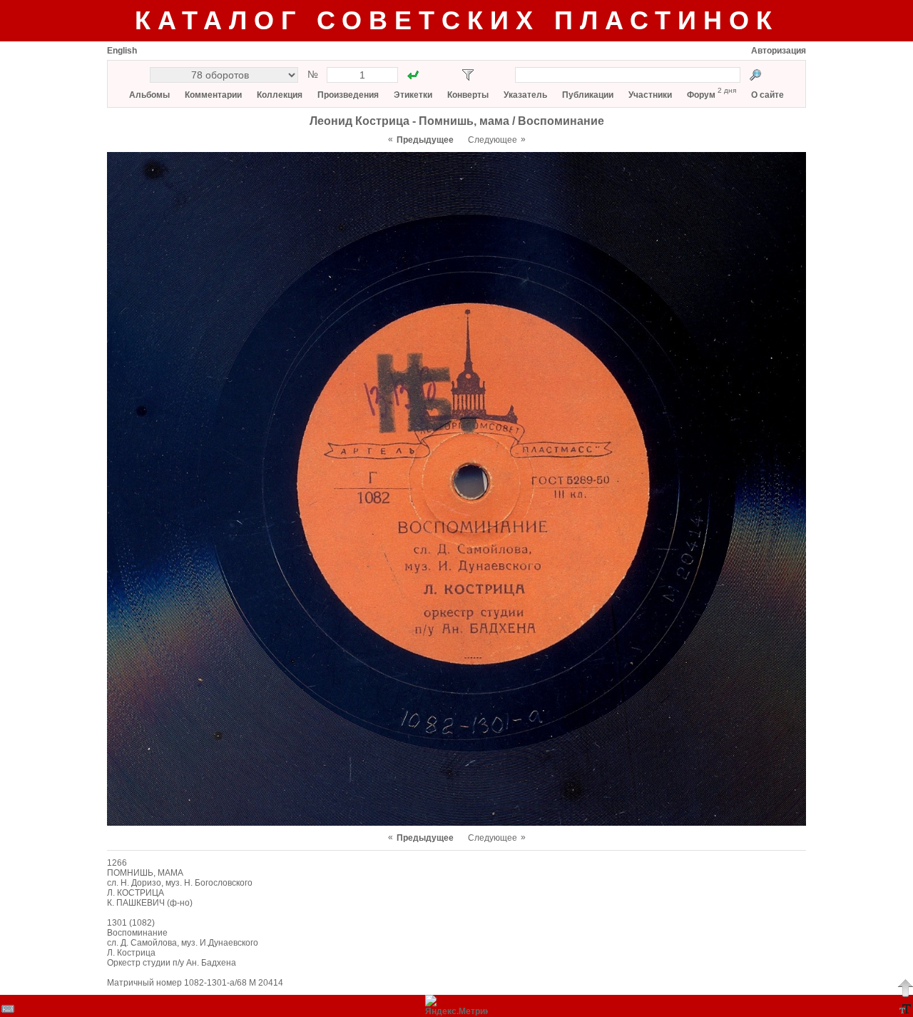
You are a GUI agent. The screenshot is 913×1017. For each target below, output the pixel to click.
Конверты (468, 95)
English (122, 51)
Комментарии (213, 95)
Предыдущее (425, 140)
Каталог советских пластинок (457, 20)
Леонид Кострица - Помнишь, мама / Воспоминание (457, 121)
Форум (701, 95)
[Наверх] (905, 987)
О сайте (767, 95)
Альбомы (149, 95)
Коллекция (279, 95)
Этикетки (413, 95)
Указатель (525, 95)
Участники (650, 95)
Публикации (587, 95)
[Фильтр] (468, 75)
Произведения (348, 95)
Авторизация (778, 51)
